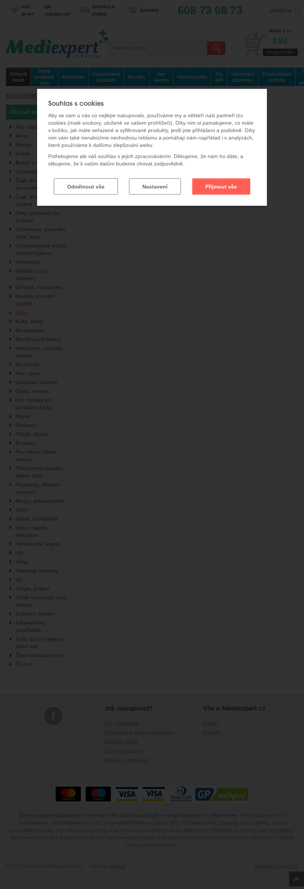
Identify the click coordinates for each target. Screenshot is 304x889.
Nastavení (155, 187)
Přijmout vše (221, 187)
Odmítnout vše (86, 187)
